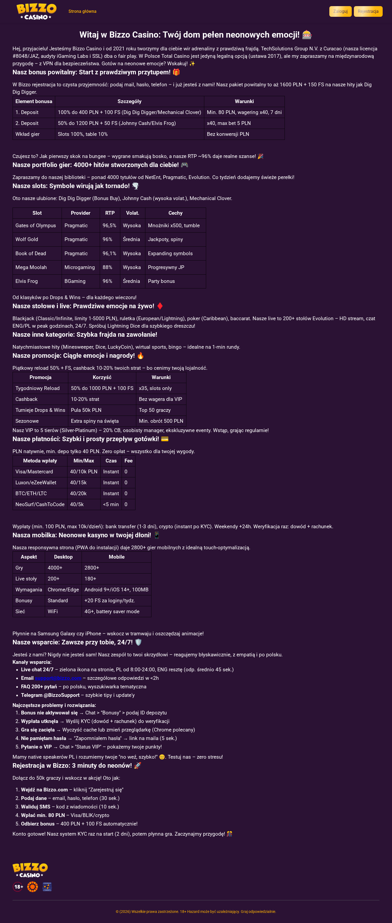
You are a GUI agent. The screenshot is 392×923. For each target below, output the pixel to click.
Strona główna (83, 11)
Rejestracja (368, 11)
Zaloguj (340, 11)
